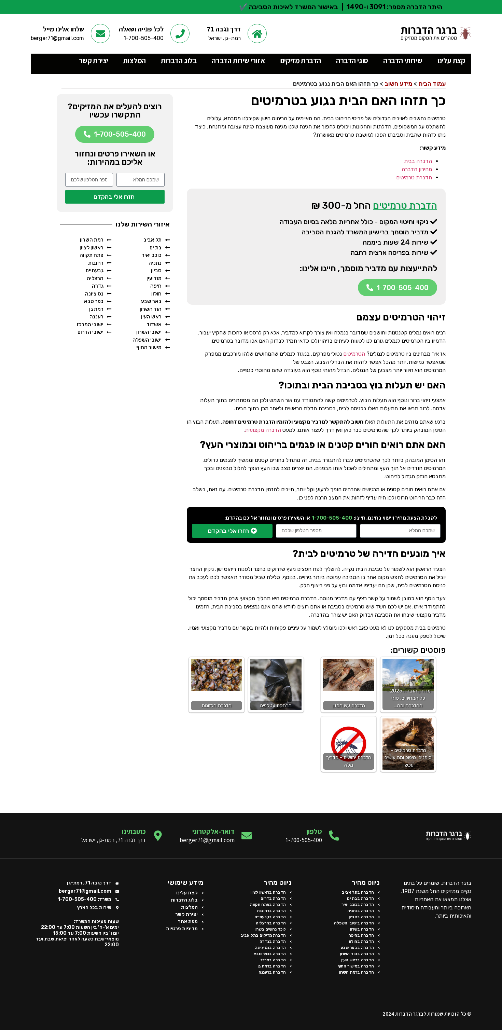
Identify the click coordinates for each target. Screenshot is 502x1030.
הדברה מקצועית (263, 430)
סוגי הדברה (352, 60)
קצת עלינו (451, 60)
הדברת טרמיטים (414, 177)
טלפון (314, 831)
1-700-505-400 (332, 518)
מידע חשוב (398, 83)
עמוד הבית (432, 83)
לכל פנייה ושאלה (141, 29)
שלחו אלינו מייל (63, 29)
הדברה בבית (418, 161)
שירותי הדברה (402, 60)
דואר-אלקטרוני (213, 831)
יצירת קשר (93, 60)
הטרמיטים (354, 354)
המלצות (134, 60)
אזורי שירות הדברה (238, 60)
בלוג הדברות (179, 60)
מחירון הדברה (417, 169)
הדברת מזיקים (300, 60)
